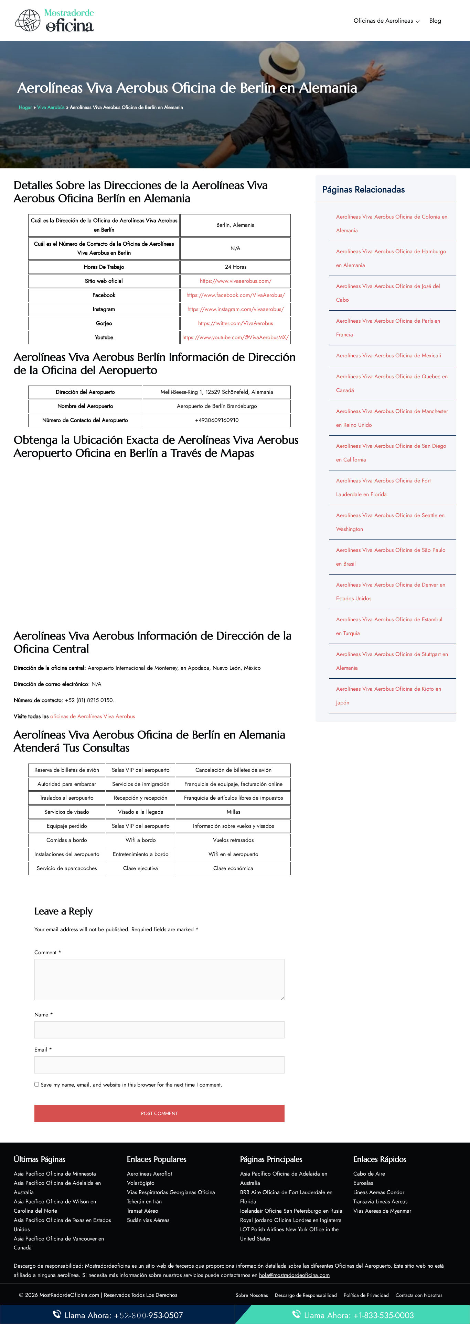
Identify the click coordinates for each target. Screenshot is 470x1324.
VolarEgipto (140, 1183)
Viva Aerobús (51, 107)
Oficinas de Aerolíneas (383, 20)
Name (43, 1015)
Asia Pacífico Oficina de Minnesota (55, 1174)
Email (43, 1050)
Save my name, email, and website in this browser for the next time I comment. (131, 1085)
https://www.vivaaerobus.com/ (235, 281)
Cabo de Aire (369, 1174)
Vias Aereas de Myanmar (382, 1211)
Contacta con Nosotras (419, 1295)
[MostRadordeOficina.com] (55, 20)
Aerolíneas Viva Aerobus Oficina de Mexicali (388, 355)
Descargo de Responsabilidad (306, 1295)
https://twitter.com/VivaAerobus (235, 323)
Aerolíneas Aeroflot (149, 1174)
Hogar (25, 107)
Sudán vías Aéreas (148, 1220)
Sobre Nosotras (252, 1295)
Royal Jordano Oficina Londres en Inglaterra (291, 1220)
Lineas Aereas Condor (378, 1192)
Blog (435, 20)
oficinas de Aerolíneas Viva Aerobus (92, 716)
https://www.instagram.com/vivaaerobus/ (236, 309)
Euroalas (363, 1183)
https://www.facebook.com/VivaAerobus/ (235, 295)
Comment (47, 952)
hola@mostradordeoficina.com (294, 1275)
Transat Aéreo (142, 1211)
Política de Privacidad (366, 1295)
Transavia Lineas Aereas (380, 1201)
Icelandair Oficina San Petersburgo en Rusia (291, 1211)
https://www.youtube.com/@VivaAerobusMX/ (235, 337)
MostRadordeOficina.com (69, 1295)
